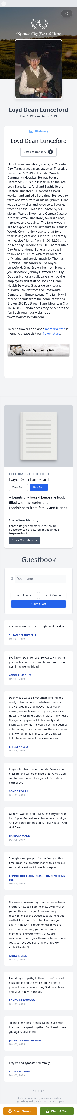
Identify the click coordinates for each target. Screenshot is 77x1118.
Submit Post (38, 604)
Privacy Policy (28, 1101)
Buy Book (39, 487)
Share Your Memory (24, 540)
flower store (51, 333)
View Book (18, 487)
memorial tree (55, 329)
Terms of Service (48, 1101)
